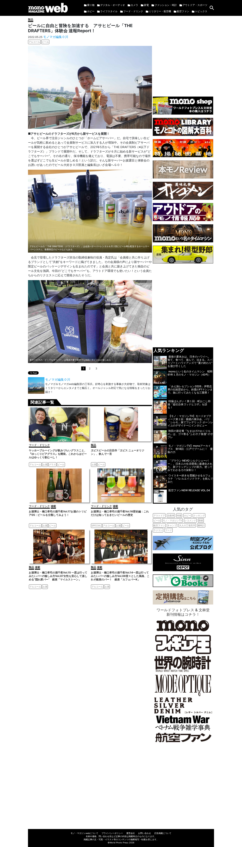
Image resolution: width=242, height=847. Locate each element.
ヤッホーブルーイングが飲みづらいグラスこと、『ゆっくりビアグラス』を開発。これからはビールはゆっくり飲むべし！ (58, 454)
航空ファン (183, 11)
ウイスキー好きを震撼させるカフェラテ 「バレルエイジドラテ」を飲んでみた (190, 478)
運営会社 (130, 833)
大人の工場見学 (187, 525)
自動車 (170, 515)
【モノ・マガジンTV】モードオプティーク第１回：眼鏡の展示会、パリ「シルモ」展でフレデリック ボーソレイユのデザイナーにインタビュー (190, 420)
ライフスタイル (109, 11)
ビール (45, 41)
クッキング (199, 515)
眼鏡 (201, 520)
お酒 (45, 464)
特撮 (179, 515)
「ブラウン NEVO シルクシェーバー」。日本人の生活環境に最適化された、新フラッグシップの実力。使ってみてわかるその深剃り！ (190, 465)
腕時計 (201, 525)
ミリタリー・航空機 (160, 11)
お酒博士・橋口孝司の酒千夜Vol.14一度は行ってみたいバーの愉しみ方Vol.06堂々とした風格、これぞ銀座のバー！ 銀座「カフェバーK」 (120, 576)
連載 (53, 506)
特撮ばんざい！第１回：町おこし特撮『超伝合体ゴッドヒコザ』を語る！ (189, 404)
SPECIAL (96, 525)
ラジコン (158, 530)
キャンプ (172, 525)
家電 (146, 5)
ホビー (90, 11)
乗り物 (90, 5)
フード (168, 530)
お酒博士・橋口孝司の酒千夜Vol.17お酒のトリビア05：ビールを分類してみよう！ (58, 513)
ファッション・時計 (166, 5)
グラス (52, 464)
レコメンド (190, 520)
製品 (30, 19)
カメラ (134, 5)
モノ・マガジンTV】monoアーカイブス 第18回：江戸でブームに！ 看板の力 (190, 449)
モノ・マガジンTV (172, 520)
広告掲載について (162, 833)
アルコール (34, 41)
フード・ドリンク (133, 11)
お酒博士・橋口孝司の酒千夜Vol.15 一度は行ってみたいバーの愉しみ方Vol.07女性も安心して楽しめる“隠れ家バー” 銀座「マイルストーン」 (58, 576)
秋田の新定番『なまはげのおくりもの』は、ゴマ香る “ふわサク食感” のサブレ (190, 434)
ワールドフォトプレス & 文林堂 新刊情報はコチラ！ (183, 612)
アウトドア (159, 515)
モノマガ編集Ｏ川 (55, 37)
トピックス (201, 11)
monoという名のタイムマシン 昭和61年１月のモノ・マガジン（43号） (190, 373)
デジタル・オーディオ (112, 5)
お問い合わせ (144, 833)
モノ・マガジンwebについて (84, 833)
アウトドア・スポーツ (195, 5)
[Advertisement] (183, 54)
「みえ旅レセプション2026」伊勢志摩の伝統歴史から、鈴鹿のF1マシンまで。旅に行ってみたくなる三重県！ (190, 389)
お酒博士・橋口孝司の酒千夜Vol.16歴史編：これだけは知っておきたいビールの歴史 (120, 513)
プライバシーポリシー (112, 833)
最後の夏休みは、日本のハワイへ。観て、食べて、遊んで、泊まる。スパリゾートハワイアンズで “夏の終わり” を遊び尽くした (190, 361)
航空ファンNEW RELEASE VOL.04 (189, 490)
